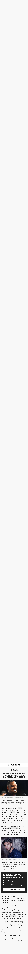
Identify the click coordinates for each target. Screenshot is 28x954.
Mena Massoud (13, 828)
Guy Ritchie (12, 916)
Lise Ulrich (15, 770)
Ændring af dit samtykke (14, 889)
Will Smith (21, 900)
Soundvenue (14, 764)
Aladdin (12, 812)
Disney (20, 808)
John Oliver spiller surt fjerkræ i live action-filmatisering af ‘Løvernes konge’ (13, 941)
